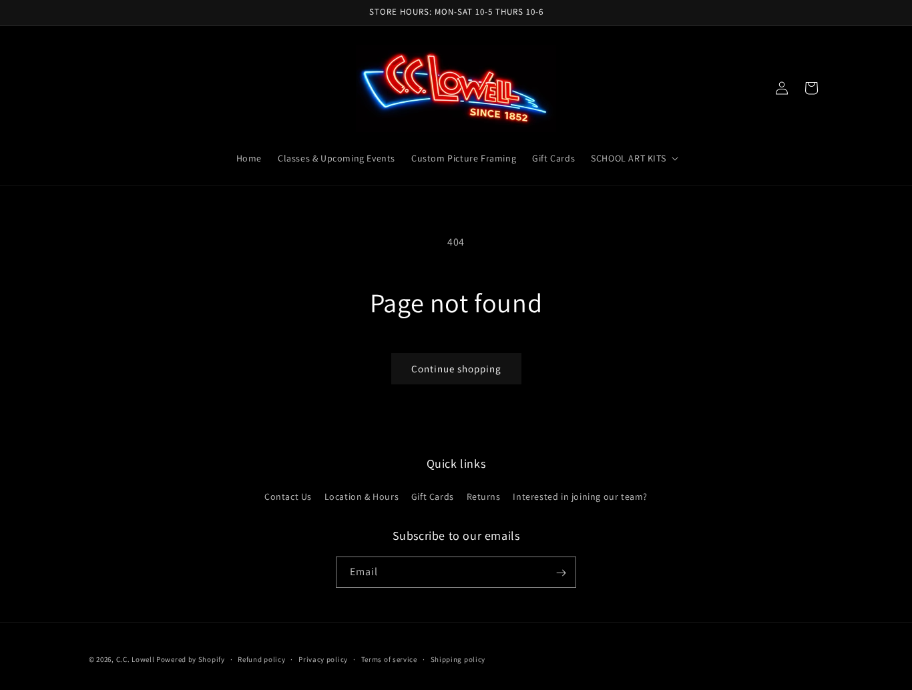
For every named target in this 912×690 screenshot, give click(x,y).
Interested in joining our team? (580, 496)
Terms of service (389, 658)
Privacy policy (323, 658)
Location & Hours (361, 496)
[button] (633, 158)
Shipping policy (458, 658)
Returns (484, 496)
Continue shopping (456, 368)
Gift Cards (432, 496)
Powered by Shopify (190, 659)
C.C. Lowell (135, 659)
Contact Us (288, 496)
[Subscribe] (561, 573)
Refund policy (261, 658)
